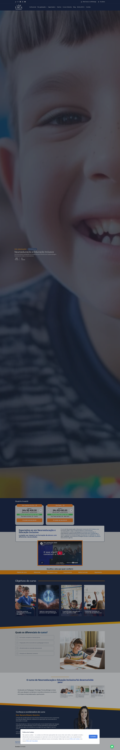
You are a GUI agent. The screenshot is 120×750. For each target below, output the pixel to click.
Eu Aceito (93, 736)
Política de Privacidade (32, 741)
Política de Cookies (75, 739)
